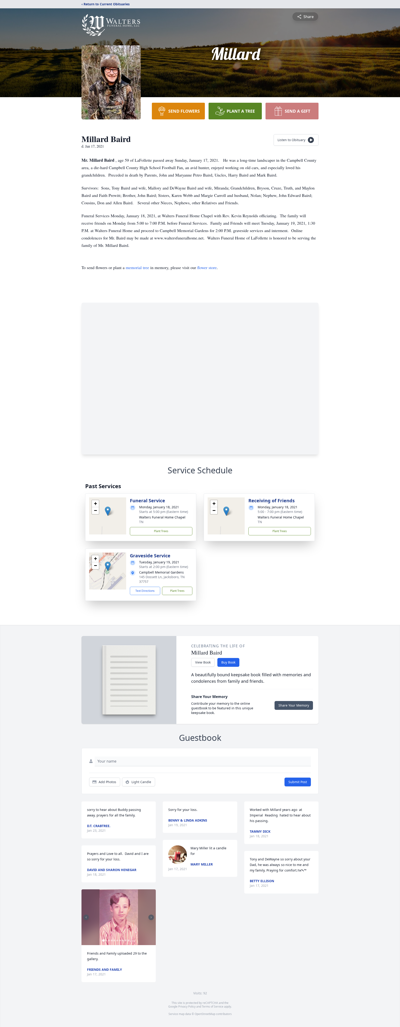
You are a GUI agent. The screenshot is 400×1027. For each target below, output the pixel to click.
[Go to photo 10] (128, 940)
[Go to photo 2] (106, 940)
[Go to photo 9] (125, 940)
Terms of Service (212, 1006)
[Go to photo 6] (117, 940)
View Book (203, 662)
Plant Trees (161, 531)
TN (141, 522)
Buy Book (228, 662)
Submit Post (297, 782)
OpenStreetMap (205, 1014)
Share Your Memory (293, 705)
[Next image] (151, 917)
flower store (207, 267)
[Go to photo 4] (111, 940)
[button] (108, 511)
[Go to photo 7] (120, 940)
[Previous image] (86, 917)
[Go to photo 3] (109, 940)
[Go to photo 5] (114, 940)
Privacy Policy (187, 1006)
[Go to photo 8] (123, 940)
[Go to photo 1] (103, 940)
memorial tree (137, 267)
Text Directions (145, 591)
